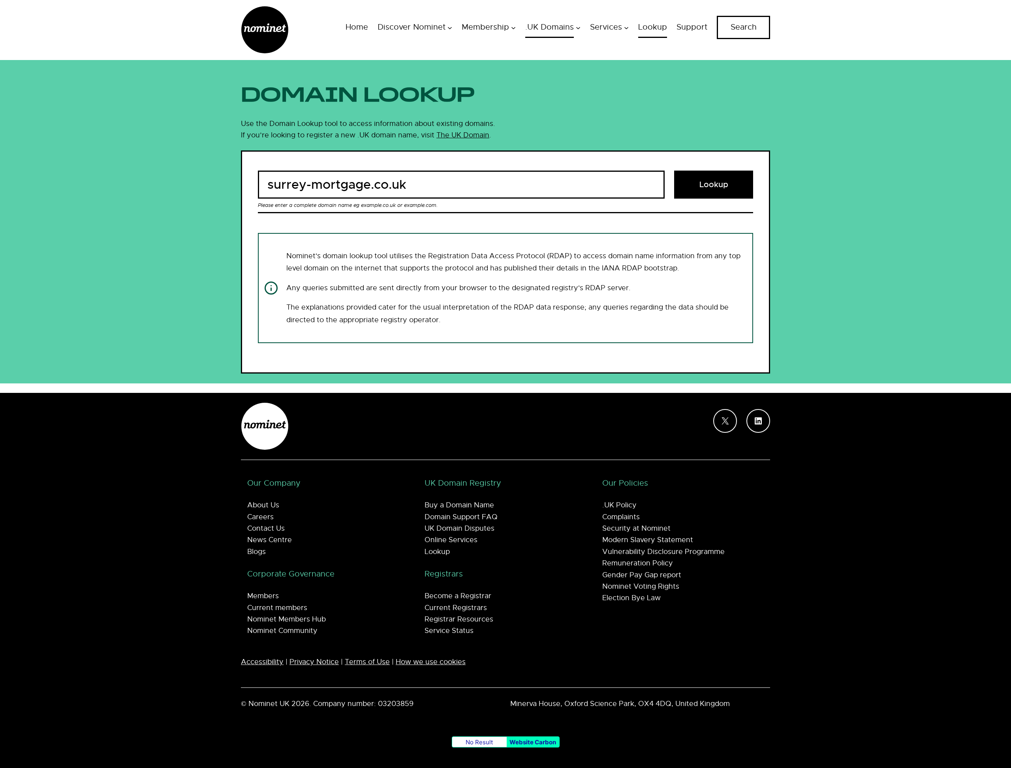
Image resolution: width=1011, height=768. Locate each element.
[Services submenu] (626, 27)
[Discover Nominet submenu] (449, 27)
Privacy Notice (314, 661)
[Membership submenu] (513, 27)
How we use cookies (431, 661)
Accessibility (262, 661)
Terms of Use (367, 661)
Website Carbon (532, 742)
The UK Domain (462, 135)
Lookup (713, 185)
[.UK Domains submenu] (578, 27)
